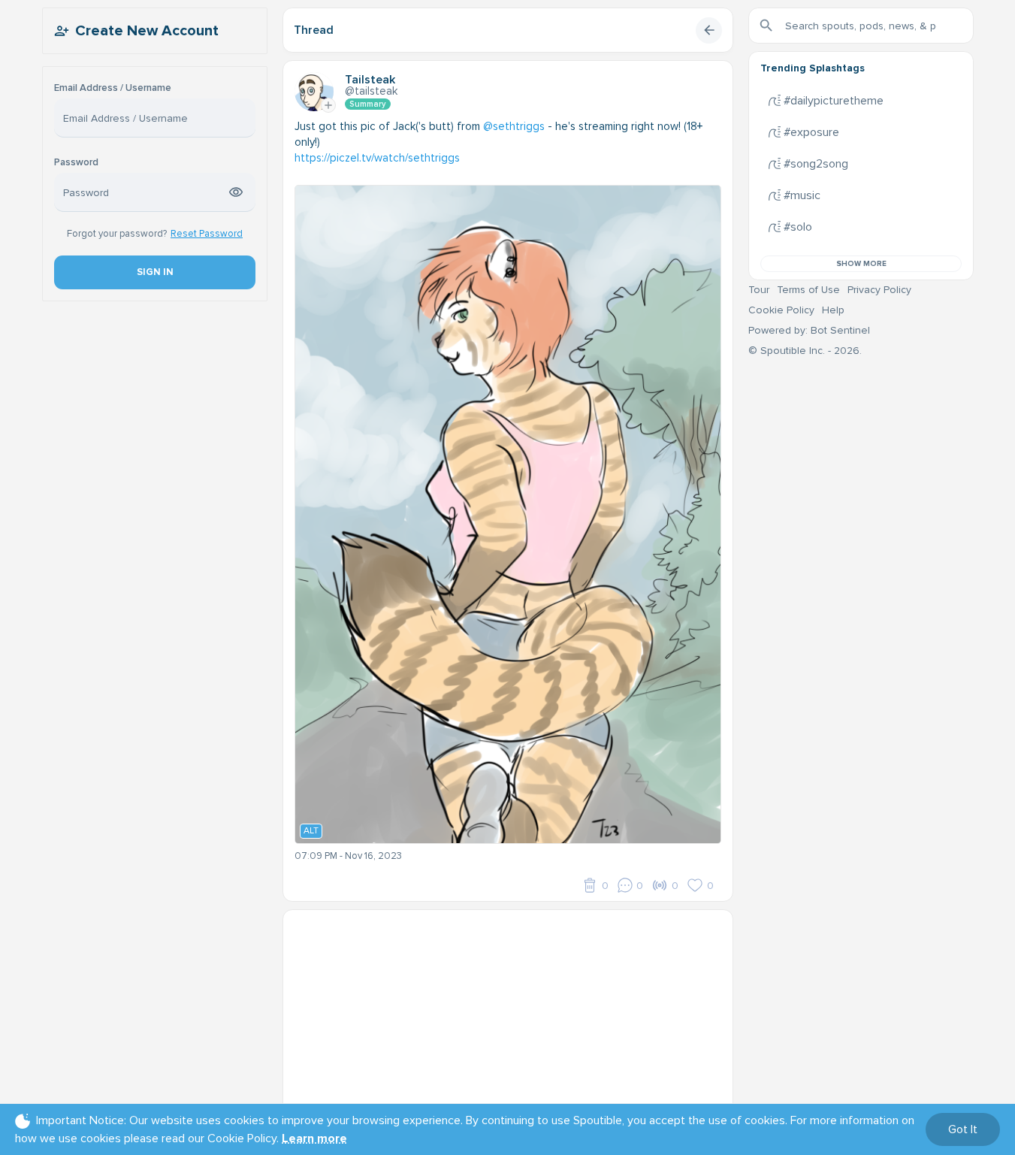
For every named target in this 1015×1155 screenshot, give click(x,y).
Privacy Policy (879, 289)
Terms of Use (808, 289)
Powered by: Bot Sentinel (809, 330)
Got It (962, 1129)
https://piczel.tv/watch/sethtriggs (377, 158)
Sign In (154, 272)
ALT (311, 830)
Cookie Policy (781, 310)
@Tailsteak (371, 91)
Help (833, 310)
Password (76, 163)
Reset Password (207, 234)
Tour (758, 289)
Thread (314, 30)
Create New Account (147, 31)
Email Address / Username (112, 88)
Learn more (314, 1138)
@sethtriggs (514, 126)
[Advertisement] (508, 1015)
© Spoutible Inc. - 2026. (805, 350)
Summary (367, 104)
